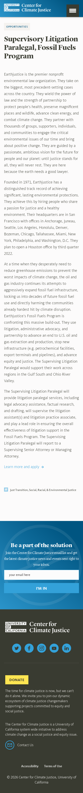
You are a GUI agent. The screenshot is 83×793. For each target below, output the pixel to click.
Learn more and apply (21, 466)
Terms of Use (53, 766)
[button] (41, 588)
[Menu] (72, 10)
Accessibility (29, 766)
